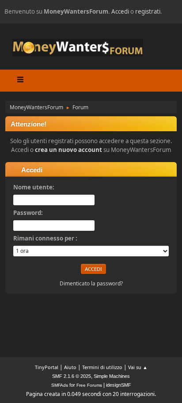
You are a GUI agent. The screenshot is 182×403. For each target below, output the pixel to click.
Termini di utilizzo (102, 367)
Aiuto (70, 367)
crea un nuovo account (68, 150)
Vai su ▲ (138, 367)
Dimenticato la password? (91, 283)
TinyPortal (46, 367)
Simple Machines (112, 376)
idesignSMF (118, 385)
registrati (147, 11)
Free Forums (89, 385)
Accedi (120, 11)
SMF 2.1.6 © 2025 (71, 376)
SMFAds (59, 385)
